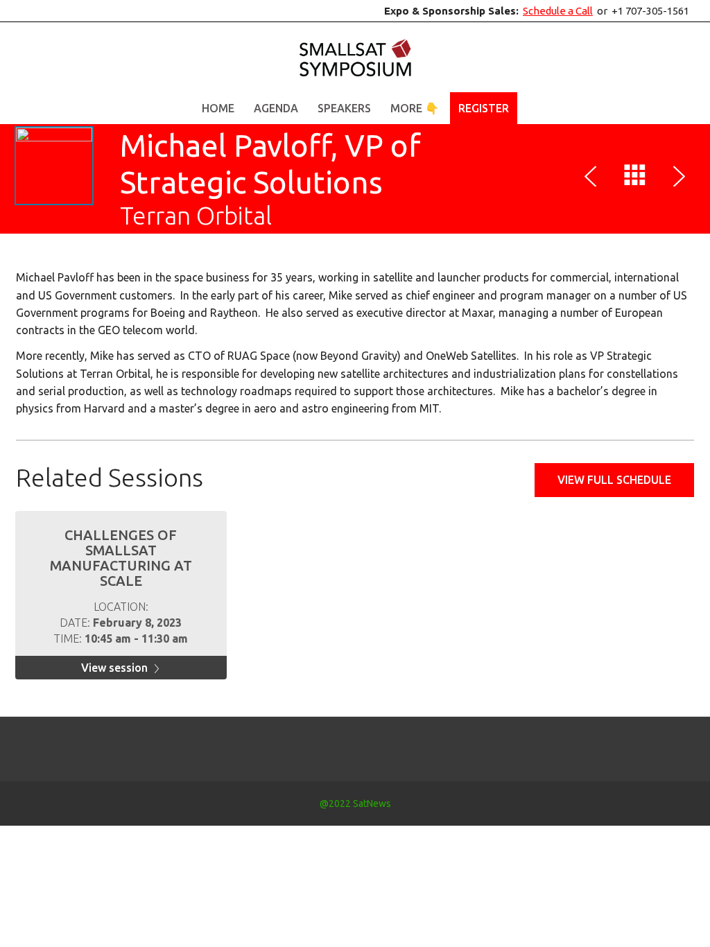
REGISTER (483, 108)
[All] (635, 178)
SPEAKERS (344, 108)
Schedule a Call (558, 11)
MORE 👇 (414, 108)
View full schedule (614, 480)
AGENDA (276, 108)
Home (218, 108)
